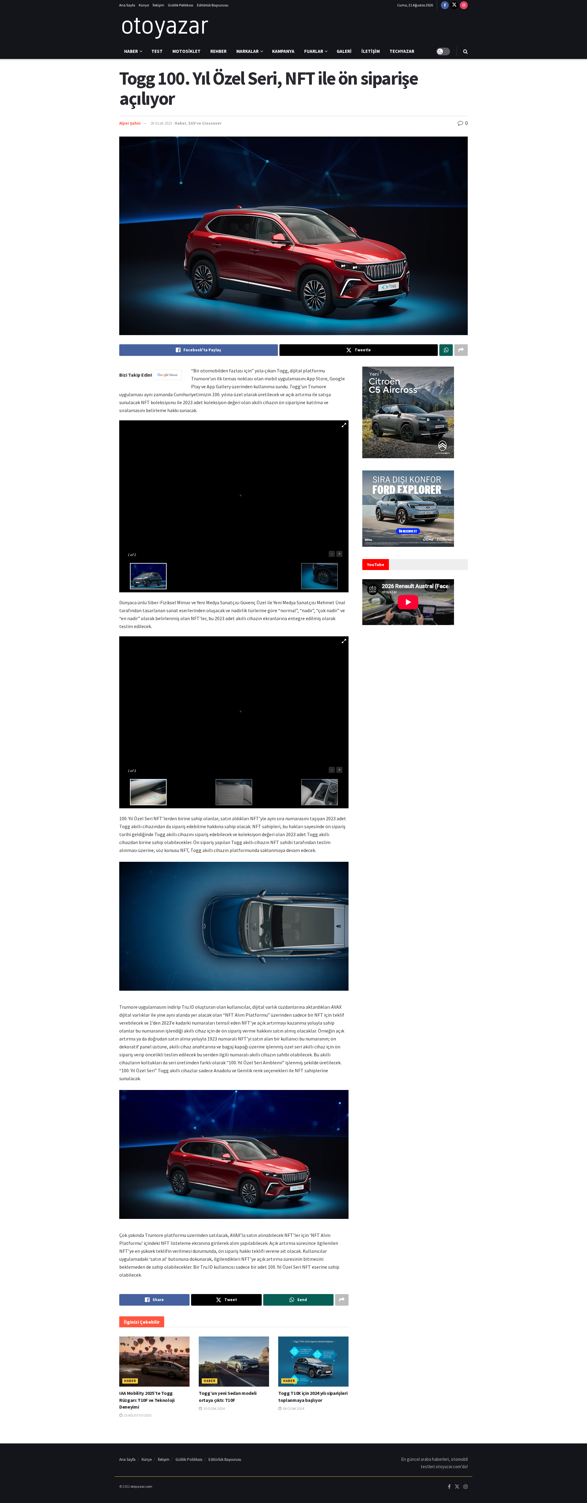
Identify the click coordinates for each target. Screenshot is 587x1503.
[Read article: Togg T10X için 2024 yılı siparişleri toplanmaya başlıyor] (313, 1362)
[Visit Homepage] (165, 27)
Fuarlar (313, 51)
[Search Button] (465, 51)
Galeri (344, 51)
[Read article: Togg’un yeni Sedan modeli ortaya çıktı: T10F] (234, 1362)
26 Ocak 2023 (161, 123)
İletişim (158, 5)
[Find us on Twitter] (454, 5)
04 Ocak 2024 (293, 1408)
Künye (144, 5)
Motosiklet (186, 51)
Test (157, 51)
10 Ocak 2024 (214, 1408)
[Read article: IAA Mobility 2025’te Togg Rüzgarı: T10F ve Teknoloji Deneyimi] (154, 1362)
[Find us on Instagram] (464, 5)
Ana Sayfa (127, 5)
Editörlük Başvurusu (212, 5)
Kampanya (283, 51)
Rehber (218, 51)
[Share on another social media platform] (461, 350)
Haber (131, 51)
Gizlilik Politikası (180, 5)
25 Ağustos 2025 (137, 1415)
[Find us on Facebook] (445, 5)
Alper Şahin (130, 123)
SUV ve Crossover (204, 123)
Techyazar (401, 51)
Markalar (247, 51)
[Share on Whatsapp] (446, 350)
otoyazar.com (141, 1486)
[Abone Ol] (167, 375)
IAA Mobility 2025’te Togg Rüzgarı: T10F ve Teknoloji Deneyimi (147, 1400)
